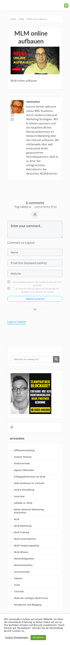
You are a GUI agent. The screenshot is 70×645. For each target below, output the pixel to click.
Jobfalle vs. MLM (23, 502)
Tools (17, 584)
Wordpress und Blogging (27, 604)
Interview (19, 496)
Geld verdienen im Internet (29, 483)
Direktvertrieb (22, 463)
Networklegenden (24, 558)
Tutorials (19, 591)
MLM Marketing (23, 525)
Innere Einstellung (24, 489)
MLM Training (21, 532)
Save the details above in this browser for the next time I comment (37, 284)
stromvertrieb (22, 571)
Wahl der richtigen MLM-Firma (31, 598)
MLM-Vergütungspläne (26, 545)
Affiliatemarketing (24, 450)
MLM (16, 519)
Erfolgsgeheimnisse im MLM (29, 476)
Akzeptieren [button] (38, 638)
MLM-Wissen (21, 552)
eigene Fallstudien (24, 470)
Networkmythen (23, 565)
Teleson (18, 578)
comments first (46, 207)
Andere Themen (23, 456)
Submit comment (35, 298)
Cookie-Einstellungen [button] (16, 637)
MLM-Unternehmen (25, 538)
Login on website (16, 321)
